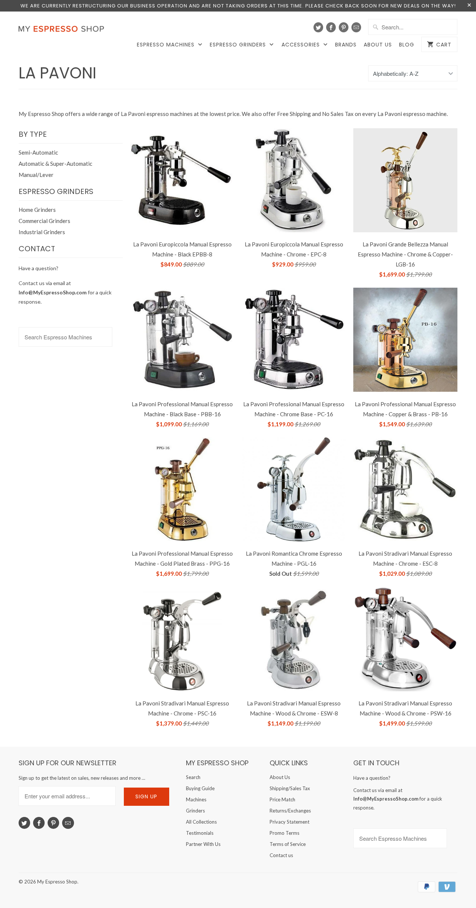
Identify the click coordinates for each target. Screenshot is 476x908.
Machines (196, 799)
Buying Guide (200, 788)
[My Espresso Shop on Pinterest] (343, 27)
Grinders (195, 811)
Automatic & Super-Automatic (55, 163)
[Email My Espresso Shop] (356, 27)
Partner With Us (203, 844)
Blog (406, 44)
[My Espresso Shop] (63, 30)
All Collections (201, 822)
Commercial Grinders (44, 220)
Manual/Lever (36, 174)
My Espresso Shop (57, 882)
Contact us (281, 855)
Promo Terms (284, 833)
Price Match (282, 799)
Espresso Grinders (239, 44)
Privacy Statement (289, 822)
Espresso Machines (166, 44)
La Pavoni (57, 73)
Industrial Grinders (42, 232)
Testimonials (199, 833)
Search (193, 777)
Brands (346, 44)
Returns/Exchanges (290, 811)
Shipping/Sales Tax (290, 788)
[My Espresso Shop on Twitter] (318, 27)
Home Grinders (37, 209)
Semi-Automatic (38, 152)
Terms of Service (288, 844)
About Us (378, 44)
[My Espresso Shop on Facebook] (331, 27)
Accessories (302, 44)
